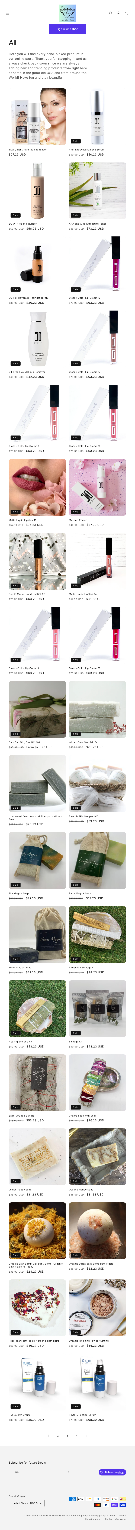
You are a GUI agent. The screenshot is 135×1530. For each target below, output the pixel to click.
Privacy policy (98, 1515)
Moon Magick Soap (20, 967)
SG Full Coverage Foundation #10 (29, 297)
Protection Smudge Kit (82, 967)
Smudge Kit (75, 1041)
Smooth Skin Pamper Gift (83, 816)
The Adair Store (40, 1515)
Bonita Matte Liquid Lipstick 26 (27, 594)
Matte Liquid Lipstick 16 (22, 520)
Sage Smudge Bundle (21, 1115)
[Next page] (86, 1435)
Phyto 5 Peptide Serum (82, 1414)
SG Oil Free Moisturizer (23, 223)
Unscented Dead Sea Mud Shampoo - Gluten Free (35, 818)
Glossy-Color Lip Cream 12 (85, 297)
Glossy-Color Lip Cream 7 (24, 668)
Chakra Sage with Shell (82, 1115)
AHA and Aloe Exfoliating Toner (87, 223)
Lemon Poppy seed (20, 1189)
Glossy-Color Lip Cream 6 (24, 446)
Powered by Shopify (59, 1515)
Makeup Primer (78, 520)
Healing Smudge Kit (20, 1041)
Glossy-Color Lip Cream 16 (85, 668)
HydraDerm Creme (20, 1414)
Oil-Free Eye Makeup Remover (27, 371)
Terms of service (117, 1515)
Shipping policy (93, 1519)
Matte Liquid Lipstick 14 (83, 594)
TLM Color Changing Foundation (28, 149)
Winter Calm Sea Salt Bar (83, 742)
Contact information (115, 1519)
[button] (7, 13)
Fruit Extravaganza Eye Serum (86, 149)
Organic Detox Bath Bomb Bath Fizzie (91, 1263)
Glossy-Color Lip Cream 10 (85, 446)
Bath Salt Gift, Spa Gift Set (24, 742)
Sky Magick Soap (19, 893)
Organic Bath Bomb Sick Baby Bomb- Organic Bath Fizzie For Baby (36, 1265)
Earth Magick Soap (80, 893)
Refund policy (80, 1515)
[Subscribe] (68, 1472)
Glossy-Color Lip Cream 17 (84, 371)
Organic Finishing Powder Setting (89, 1340)
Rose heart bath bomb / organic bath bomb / (35, 1340)
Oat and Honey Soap (81, 1189)
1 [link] (48, 1435)
